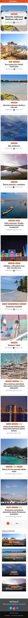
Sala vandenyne (14, 18)
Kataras (8, 423)
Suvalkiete (17, 187)
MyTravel (17, 473)
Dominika (5, 303)
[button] (25, 18)
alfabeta (17, 109)
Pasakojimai (14, 15)
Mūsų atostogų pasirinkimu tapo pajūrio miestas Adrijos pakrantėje (14, 386)
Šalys (21, 381)
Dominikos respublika (14, 306)
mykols (17, 516)
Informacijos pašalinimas (17, 615)
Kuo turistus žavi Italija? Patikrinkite (14, 544)
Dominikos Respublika (13, 303)
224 (17, 523)
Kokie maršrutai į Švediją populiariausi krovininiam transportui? (14, 225)
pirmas (17, 69)
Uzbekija (18, 263)
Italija (10, 61)
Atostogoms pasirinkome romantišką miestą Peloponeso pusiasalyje (14, 512)
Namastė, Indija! (14, 345)
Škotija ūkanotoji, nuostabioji (14, 184)
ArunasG (17, 21)
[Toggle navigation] (1, 1)
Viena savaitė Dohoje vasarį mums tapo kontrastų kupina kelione (14, 428)
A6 (17, 433)
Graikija (8, 507)
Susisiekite (7, 615)
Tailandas (20, 466)
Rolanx (17, 390)
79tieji (17, 229)
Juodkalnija (8, 381)
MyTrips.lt (14, 602)
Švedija (17, 220)
